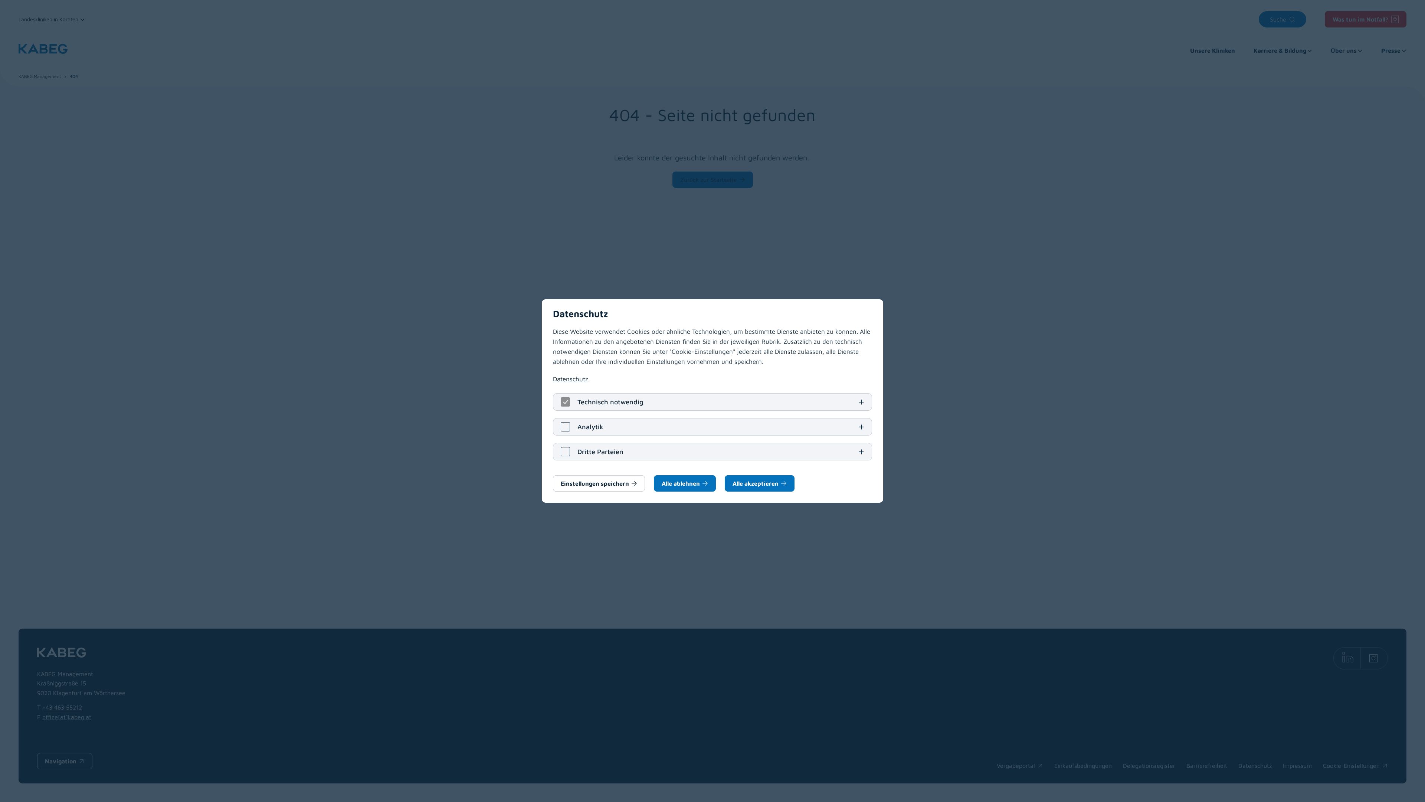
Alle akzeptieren (756, 483)
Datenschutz (570, 379)
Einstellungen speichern (595, 483)
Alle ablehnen (681, 483)
